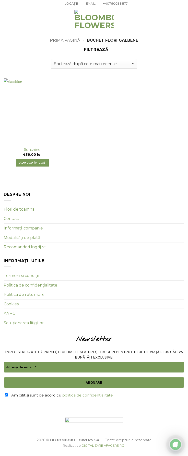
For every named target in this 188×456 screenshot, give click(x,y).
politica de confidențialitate (87, 395)
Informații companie (23, 228)
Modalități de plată (22, 237)
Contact (11, 218)
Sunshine (32, 149)
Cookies (11, 304)
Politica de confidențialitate (30, 285)
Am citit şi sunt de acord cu (61, 395)
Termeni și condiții (21, 275)
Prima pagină (65, 40)
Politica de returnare (24, 294)
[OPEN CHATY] (175, 444)
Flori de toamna (19, 209)
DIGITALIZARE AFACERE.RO (103, 445)
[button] (7, 20)
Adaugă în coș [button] (32, 162)
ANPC (9, 313)
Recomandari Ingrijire (25, 247)
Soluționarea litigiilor (24, 323)
